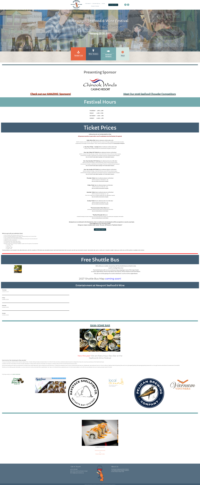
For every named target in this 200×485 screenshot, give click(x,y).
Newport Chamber (95, 6)
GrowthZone (113, 484)
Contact (103, 3)
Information (87, 3)
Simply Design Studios (100, 454)
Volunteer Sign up (96, 3)
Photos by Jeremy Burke (100, 450)
